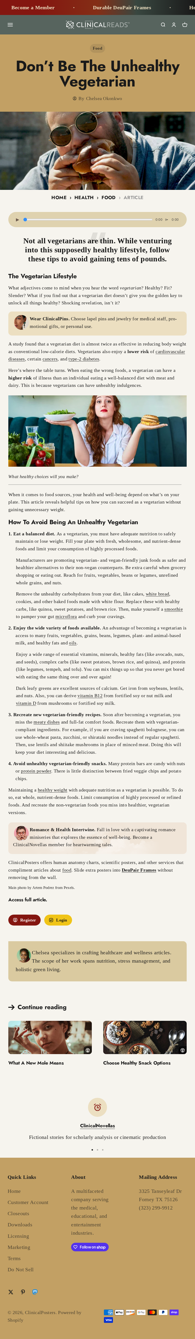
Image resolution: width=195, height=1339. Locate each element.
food (66, 870)
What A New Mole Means (36, 1063)
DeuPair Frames (139, 870)
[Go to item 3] (102, 1150)
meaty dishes (47, 722)
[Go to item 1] (92, 1150)
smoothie (173, 609)
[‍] (50, 1037)
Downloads (20, 1225)
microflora (66, 616)
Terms (14, 1258)
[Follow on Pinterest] (23, 1292)
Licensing (18, 1236)
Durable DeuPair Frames (99, 7)
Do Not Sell (21, 1269)
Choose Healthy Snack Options (136, 1063)
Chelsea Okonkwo (104, 98)
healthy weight (53, 789)
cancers (50, 358)
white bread (157, 593)
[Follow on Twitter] (11, 1292)
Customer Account (28, 1202)
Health (84, 197)
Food (97, 48)
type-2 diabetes (83, 358)
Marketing (19, 1247)
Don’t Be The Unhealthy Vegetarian (98, 73)
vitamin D (26, 703)
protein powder (36, 770)
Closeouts (18, 1213)
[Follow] (35, 1293)
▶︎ (17, 219)
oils (72, 642)
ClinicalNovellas (97, 1125)
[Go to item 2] (97, 1150)
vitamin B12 (90, 695)
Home (59, 197)
